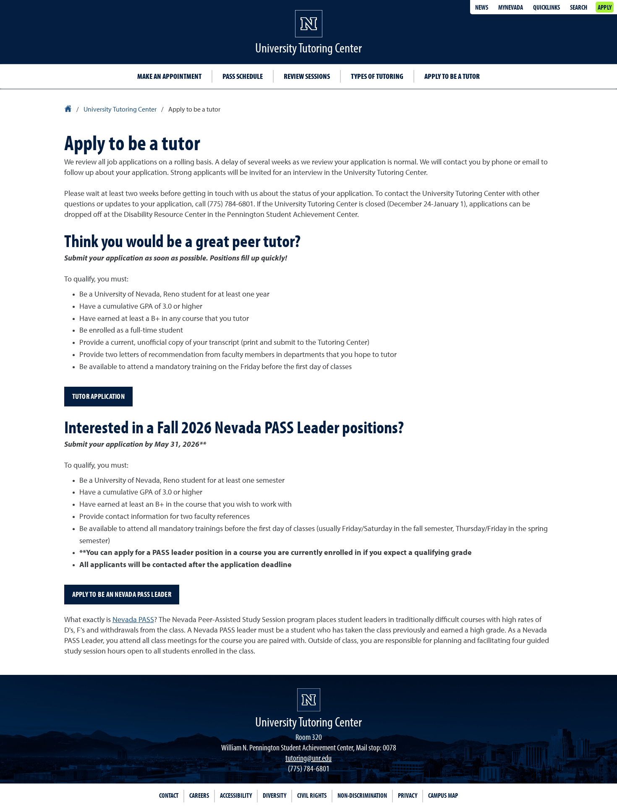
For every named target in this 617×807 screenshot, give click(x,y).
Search (578, 7)
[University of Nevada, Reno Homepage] (308, 699)
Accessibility (236, 795)
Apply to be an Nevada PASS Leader (121, 594)
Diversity (274, 795)
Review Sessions (307, 76)
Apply (605, 7)
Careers (199, 795)
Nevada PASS (133, 620)
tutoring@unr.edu (308, 757)
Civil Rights (312, 795)
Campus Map (443, 795)
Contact (168, 795)
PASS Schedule (242, 76)
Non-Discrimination (362, 795)
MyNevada (510, 7)
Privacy (407, 795)
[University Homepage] (68, 110)
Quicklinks (546, 7)
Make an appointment (169, 76)
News (481, 7)
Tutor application (98, 396)
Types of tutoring (377, 76)
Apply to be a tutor (452, 76)
